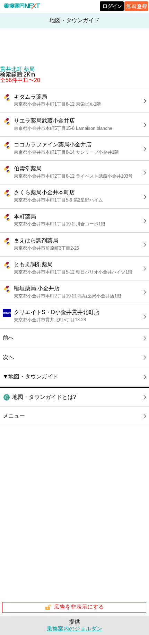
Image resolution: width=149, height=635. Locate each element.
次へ (8, 357)
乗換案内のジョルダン (74, 629)
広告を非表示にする (79, 607)
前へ (8, 338)
